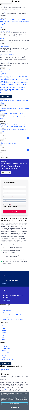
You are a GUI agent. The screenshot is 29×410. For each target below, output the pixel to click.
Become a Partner (12, 116)
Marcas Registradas (5, 389)
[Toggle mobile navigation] (1, 152)
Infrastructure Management (7, 54)
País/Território (6, 204)
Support (2, 98)
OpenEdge (7, 78)
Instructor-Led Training (6, 113)
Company (2, 121)
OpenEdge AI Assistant (6, 23)
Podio (1, 81)
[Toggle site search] (1, 145)
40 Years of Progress (7, 359)
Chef (5, 82)
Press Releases (13, 129)
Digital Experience (4, 46)
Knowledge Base (12, 108)
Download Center (23, 100)
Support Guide (3, 102)
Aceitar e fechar (14, 403)
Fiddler (21, 87)
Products (2, 68)
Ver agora (14, 211)
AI (0, 4)
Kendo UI (20, 79)
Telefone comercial (7, 196)
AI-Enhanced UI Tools (5, 87)
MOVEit (5, 81)
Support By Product (5, 100)
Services (2, 103)
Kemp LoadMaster (9, 84)
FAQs (5, 110)
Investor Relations (4, 129)
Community (10, 102)
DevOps (2, 82)
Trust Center (20, 129)
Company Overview (5, 125)
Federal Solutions (4, 62)
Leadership (13, 125)
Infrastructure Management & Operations (17, 82)
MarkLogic (2, 76)
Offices (2, 131)
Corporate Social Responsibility (8, 126)
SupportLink (3, 142)
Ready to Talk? (12, 143)
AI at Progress (3, 6)
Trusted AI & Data (4, 70)
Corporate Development (22, 125)
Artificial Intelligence (5, 31)
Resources (3, 105)
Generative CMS (18, 21)
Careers (26, 129)
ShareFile (25, 79)
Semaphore (8, 76)
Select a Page (4, 157)
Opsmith (2, 25)
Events (21, 108)
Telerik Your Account (18, 142)
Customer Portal (14, 100)
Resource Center (10, 107)
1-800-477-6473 (4, 143)
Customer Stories (6, 348)
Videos (25, 107)
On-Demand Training (17, 113)
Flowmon (2, 84)
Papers (16, 107)
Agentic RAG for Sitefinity (20, 19)
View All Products (6, 96)
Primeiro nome (6, 189)
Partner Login (20, 116)
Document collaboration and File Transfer (14, 89)
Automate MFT (6, 91)
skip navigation (5, 1)
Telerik (16, 79)
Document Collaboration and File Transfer (12, 319)
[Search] (1, 133)
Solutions (2, 29)
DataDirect (14, 76)
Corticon (19, 76)
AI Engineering (3, 27)
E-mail (4, 185)
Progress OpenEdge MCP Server (20, 23)
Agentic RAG (10, 19)
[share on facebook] (3, 173)
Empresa (5, 200)
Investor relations (6, 352)
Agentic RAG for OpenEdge (7, 21)
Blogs (18, 108)
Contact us (5, 363)
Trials (3, 328)
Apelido (5, 192)
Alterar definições (14, 407)
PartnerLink (9, 142)
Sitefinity (11, 79)
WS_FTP (6, 94)
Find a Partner (3, 116)
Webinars (20, 107)
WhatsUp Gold (18, 84)
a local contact (7, 371)
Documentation (4, 108)
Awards (4, 350)
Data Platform (3, 19)
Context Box (26, 21)
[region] (14, 401)
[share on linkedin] (9, 173)
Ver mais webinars (7, 300)
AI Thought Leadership (6, 12)
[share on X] (6, 173)
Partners (2, 115)
